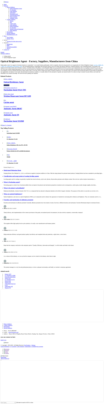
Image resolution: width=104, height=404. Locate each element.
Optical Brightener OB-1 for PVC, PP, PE (17, 145)
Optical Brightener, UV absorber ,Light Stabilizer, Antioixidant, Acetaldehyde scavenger (22, 346)
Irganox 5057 (8, 274)
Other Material (13, 30)
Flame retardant (13, 16)
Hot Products (27, 345)
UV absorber (13, 10)
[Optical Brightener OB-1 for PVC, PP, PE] (11, 143)
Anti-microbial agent (15, 15)
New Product (10, 37)
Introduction (10, 44)
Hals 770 (4, 66)
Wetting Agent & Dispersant (16, 29)
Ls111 (6, 285)
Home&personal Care (12, 34)
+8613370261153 (5, 358)
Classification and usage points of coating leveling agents (21, 176)
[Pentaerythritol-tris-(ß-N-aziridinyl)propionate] (12, 149)
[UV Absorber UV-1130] (12, 161)
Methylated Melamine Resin (12, 170)
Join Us (8, 48)
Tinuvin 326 (8, 278)
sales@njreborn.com (13, 332)
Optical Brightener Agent (16, 8)
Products (6, 5)
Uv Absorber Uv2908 (10, 275)
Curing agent (13, 23)
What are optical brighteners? (13, 194)
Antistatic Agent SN (11, 115)
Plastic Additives (11, 7)
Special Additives (11, 33)
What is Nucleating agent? (12, 182)
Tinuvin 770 (8, 288)
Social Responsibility (12, 47)
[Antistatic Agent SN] (8, 112)
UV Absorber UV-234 (12, 139)
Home (5, 4)
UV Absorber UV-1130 (12, 163)
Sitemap (33, 345)
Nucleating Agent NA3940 (14, 121)
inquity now (3, 340)
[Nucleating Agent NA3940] (7, 119)
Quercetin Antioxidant (10, 277)
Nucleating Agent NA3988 (13, 133)
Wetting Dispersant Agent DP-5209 (17, 96)
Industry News (10, 38)
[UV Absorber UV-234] (9, 137)
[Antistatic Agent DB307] (10, 106)
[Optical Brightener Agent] (8, 79)
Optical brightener (14, 26)
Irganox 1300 (18, 66)
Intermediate (10, 32)
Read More (6, 85)
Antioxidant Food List (10, 283)
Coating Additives (11, 19)
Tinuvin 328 (8, 282)
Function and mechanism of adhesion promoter (18, 200)
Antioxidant (12, 12)
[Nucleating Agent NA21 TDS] (10, 87)
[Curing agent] (5, 100)
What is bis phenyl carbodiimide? (14, 188)
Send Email (3, 357)
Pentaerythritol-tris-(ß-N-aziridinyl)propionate (18, 151)
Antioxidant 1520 (11, 66)
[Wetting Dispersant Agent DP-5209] (9, 94)
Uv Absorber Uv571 (10, 279)
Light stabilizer (13, 11)
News (5, 36)
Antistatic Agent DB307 (13, 109)
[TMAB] (8, 155)
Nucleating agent (14, 14)
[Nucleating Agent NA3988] (8, 131)
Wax (11, 22)
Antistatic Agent (14, 18)
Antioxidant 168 (9, 286)
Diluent (11, 21)
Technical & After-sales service (14, 41)
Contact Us (6, 49)
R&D (8, 45)
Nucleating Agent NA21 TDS (15, 90)
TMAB (8, 157)
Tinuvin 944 (8, 281)
